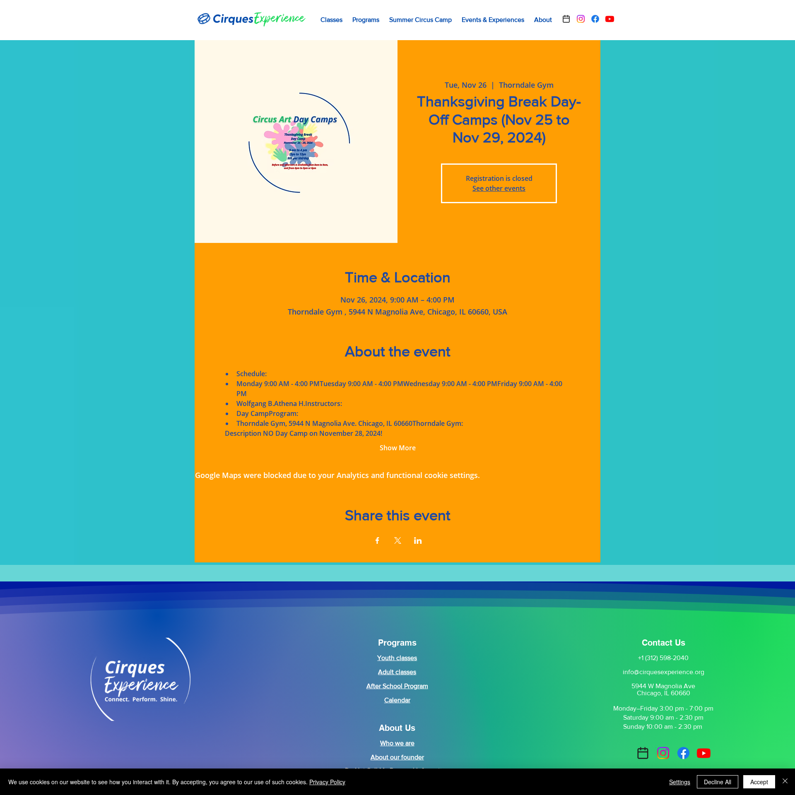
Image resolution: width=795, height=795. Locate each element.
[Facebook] (595, 19)
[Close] (785, 781)
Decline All (717, 782)
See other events (498, 188)
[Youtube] (610, 19)
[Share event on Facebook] (377, 540)
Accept (759, 782)
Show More (398, 447)
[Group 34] (566, 19)
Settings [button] (679, 782)
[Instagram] (581, 19)
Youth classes (397, 657)
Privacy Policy (327, 782)
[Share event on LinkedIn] (418, 540)
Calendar (397, 700)
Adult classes (397, 671)
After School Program (397, 685)
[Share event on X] (398, 540)
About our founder (397, 757)
